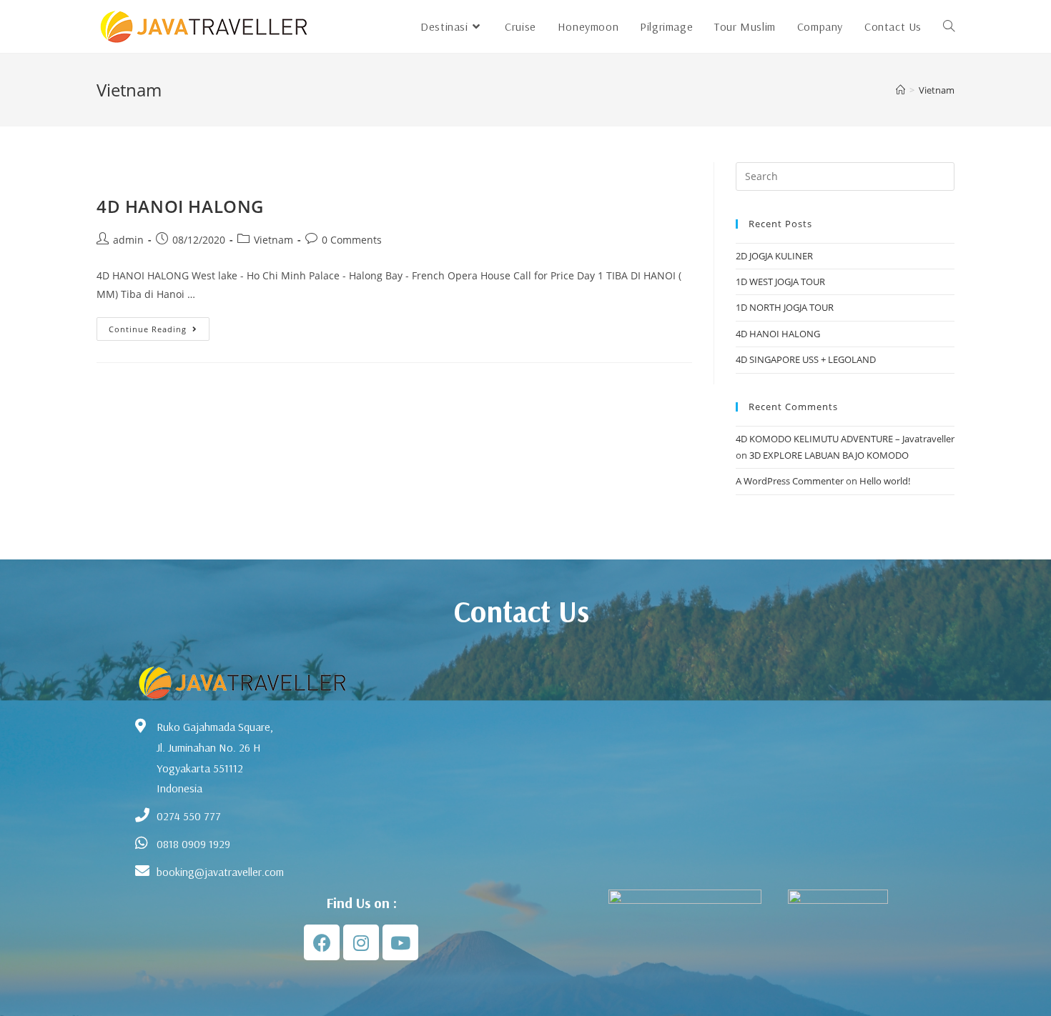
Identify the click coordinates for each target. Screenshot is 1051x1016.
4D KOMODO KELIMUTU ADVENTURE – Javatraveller (845, 438)
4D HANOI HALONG (180, 206)
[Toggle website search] (948, 26)
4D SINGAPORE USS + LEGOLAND (806, 359)
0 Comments (352, 239)
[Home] (900, 90)
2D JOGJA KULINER (774, 255)
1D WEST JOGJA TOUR (780, 281)
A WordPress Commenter (790, 480)
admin (128, 239)
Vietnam (936, 90)
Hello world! (884, 480)
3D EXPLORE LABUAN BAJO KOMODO (829, 455)
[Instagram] (361, 942)
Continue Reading (159, 325)
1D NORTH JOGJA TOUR (785, 307)
